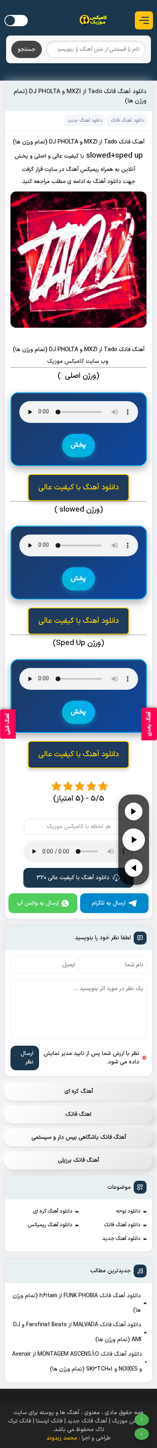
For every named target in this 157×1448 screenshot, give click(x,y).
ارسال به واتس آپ (38, 903)
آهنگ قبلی (8, 724)
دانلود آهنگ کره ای (52, 1211)
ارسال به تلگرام (109, 903)
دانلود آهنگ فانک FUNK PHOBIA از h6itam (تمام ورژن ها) (76, 1303)
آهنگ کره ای (78, 1091)
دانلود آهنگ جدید (121, 1239)
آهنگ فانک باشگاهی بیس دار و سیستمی (78, 1137)
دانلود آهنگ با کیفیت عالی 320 (73, 878)
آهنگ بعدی (149, 724)
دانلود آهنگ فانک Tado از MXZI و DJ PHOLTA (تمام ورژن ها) (80, 96)
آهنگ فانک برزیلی (78, 1160)
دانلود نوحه (128, 1211)
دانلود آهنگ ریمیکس (50, 1225)
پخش (78, 445)
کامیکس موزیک (66, 361)
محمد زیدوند (61, 1438)
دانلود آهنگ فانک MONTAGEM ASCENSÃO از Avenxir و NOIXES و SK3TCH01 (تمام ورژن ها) (77, 1361)
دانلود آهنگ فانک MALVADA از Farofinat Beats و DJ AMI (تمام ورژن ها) (77, 1332)
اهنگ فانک (78, 1114)
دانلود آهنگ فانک (122, 1225)
